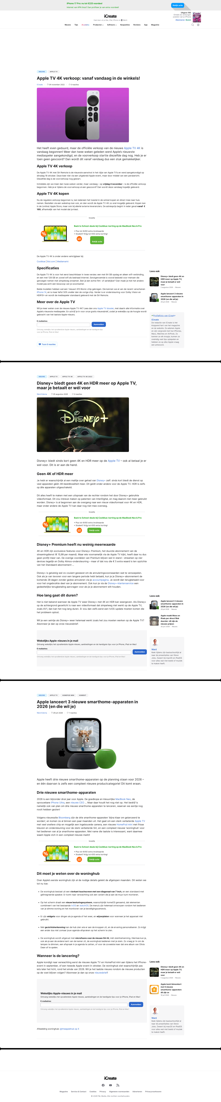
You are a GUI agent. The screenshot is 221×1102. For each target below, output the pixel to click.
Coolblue (41, 261)
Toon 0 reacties (49, 344)
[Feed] (118, 1085)
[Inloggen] (198, 25)
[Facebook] (103, 1085)
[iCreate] (110, 16)
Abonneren (180, 20)
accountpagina (101, 579)
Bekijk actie (178, 5)
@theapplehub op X (69, 1029)
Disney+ (101, 480)
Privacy (103, 1091)
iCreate (40, 84)
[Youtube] (110, 1085)
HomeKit (82, 695)
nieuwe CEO (77, 802)
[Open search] (192, 25)
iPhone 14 (41, 292)
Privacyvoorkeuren (153, 1091)
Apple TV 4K (132, 148)
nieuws (42, 72)
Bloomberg (64, 817)
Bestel (188, 20)
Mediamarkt (63, 261)
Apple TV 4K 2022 (84, 376)
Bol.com (51, 261)
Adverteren (137, 1091)
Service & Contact (78, 1091)
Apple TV (54, 72)
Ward (42, 394)
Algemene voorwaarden (119, 1091)
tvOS (73, 905)
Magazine (64, 1091)
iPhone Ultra (57, 802)
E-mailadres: (42, 321)
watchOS (84, 905)
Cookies (93, 1091)
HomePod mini (68, 695)
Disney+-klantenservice (121, 583)
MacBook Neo (123, 799)
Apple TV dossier (105, 308)
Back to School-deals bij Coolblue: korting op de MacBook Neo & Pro (108, 226)
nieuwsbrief (101, 972)
